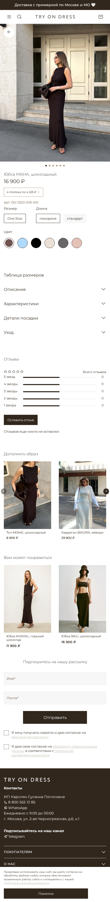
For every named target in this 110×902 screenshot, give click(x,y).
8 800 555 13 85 (21, 802)
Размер (10, 208)
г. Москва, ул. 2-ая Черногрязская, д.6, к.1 (41, 818)
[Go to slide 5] (60, 165)
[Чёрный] (36, 243)
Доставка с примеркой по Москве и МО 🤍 (55, 5)
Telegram (16, 836)
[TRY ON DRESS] (55, 16)
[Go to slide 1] (46, 165)
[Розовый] (77, 243)
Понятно (45, 894)
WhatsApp (17, 807)
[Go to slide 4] (57, 165)
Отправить (55, 717)
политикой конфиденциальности (42, 753)
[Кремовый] (50, 243)
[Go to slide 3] (53, 165)
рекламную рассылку (30, 737)
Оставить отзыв (20, 420)
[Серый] (63, 243)
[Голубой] (22, 243)
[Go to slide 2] (49, 165)
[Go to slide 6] (64, 165)
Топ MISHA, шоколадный (26, 532)
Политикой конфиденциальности (26, 883)
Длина (41, 208)
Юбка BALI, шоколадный (81, 636)
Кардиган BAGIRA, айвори (82, 532)
